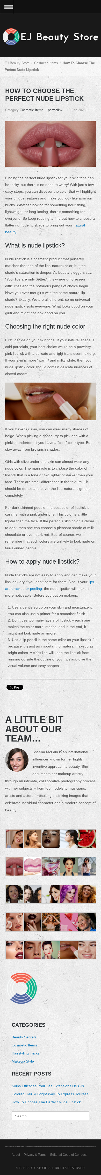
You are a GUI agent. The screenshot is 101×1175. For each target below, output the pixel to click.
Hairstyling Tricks (25, 1053)
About (16, 1155)
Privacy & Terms (35, 1155)
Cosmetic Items (46, 63)
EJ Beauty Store (17, 63)
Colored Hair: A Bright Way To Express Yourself (50, 1094)
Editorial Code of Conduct (68, 1155)
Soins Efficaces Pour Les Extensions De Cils (48, 1086)
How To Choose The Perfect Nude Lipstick (46, 1102)
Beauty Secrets (24, 1037)
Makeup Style (23, 1061)
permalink (55, 110)
